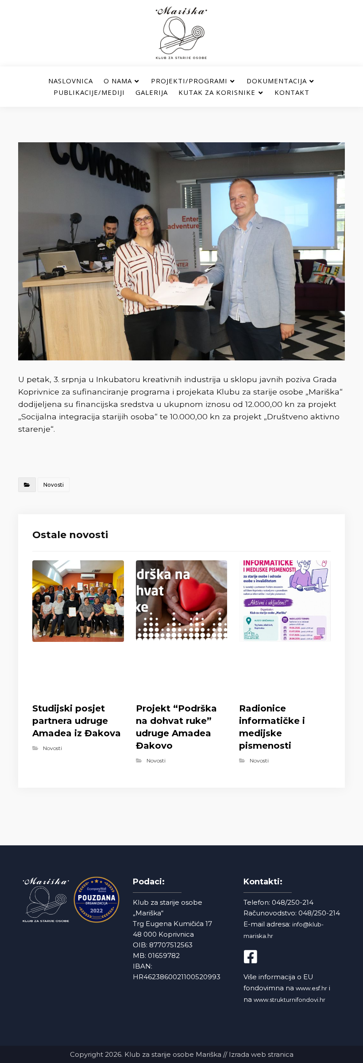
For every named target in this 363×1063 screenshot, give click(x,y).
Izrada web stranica (261, 1054)
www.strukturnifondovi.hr (289, 999)
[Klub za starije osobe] (181, 33)
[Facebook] (258, 957)
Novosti (53, 484)
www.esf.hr (311, 988)
